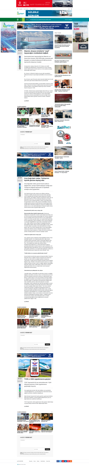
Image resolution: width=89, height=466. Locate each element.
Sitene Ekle (48, 461)
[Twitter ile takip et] (60, 461)
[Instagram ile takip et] (68, 461)
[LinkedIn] (20, 60)
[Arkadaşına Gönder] (20, 64)
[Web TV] (69, 8)
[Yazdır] (20, 66)
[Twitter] (20, 59)
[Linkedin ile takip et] (65, 461)
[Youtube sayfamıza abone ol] (63, 461)
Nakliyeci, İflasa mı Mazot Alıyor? (36, 19)
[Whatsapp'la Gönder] (20, 62)
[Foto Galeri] (71, 8)
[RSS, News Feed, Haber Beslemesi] (70, 461)
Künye (35, 461)
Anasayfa (30, 461)
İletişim (38, 461)
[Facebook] (20, 57)
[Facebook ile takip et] (58, 461)
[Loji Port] (20, 13)
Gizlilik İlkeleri (43, 461)
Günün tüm (68, 19)
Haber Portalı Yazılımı (22, 464)
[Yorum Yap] (20, 68)
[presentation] (20, 19)
